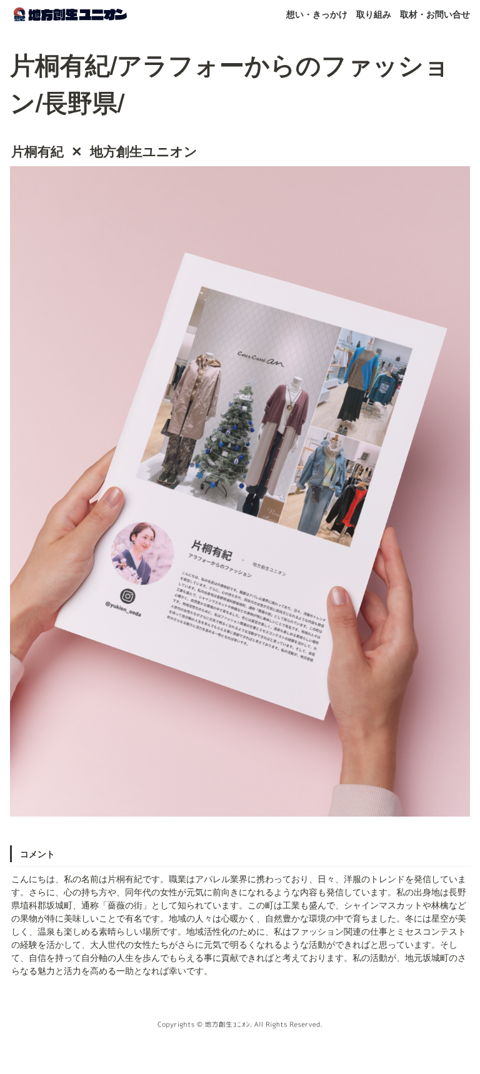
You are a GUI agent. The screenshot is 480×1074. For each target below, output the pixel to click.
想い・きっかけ (317, 13)
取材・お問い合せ (435, 13)
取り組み (373, 13)
